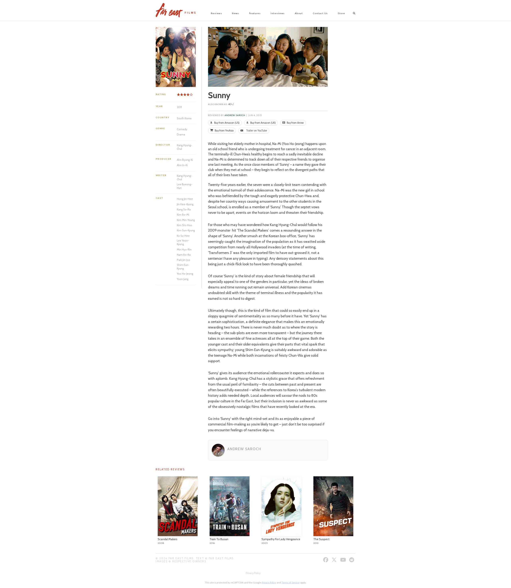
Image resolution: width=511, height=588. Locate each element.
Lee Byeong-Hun (184, 186)
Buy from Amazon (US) (227, 122)
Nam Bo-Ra (184, 254)
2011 (179, 107)
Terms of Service (290, 582)
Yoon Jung (182, 279)
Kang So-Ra (184, 209)
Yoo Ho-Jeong (185, 273)
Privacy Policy (253, 573)
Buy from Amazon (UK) (263, 122)
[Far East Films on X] (335, 560)
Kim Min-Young (186, 220)
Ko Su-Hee (183, 235)
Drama (181, 134)
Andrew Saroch (235, 115)
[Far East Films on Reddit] (352, 560)
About (299, 13)
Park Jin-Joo (183, 259)
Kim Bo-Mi (183, 214)
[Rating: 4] (183, 96)
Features (255, 13)
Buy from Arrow (295, 122)
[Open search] (350, 13)
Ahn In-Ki (182, 165)
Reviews (216, 13)
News (235, 13)
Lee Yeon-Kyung (183, 242)
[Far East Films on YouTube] (343, 560)
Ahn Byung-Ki (185, 159)
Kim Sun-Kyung (186, 230)
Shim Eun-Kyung (183, 266)
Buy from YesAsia (224, 130)
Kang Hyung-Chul (184, 147)
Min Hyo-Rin (184, 249)
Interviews (277, 13)
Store (341, 13)
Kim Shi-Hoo (184, 225)
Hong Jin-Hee (185, 198)
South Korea (184, 118)
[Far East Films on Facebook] (326, 560)
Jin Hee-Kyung (185, 204)
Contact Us (320, 13)
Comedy (182, 129)
